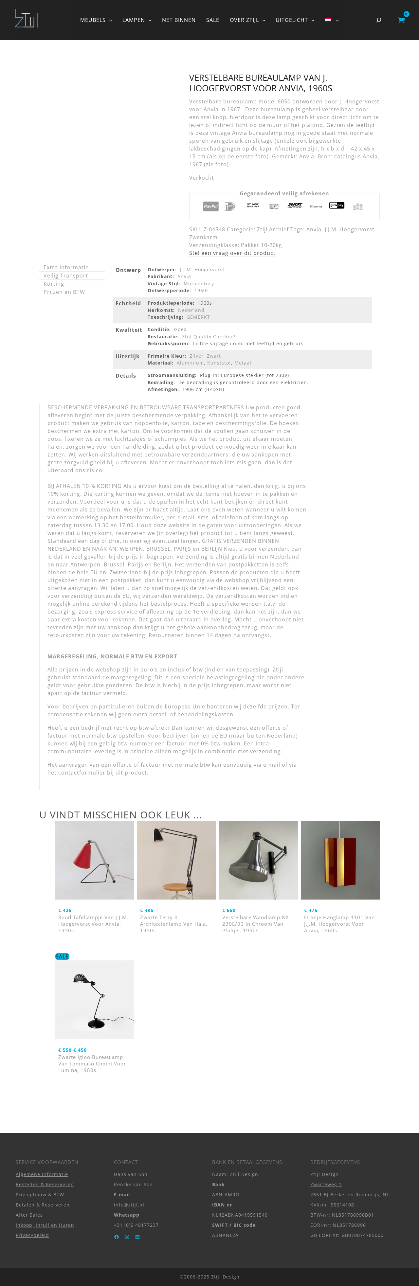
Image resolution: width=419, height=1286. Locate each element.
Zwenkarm (203, 237)
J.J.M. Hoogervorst (349, 229)
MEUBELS (93, 20)
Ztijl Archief (273, 229)
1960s (201, 290)
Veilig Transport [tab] (66, 275)
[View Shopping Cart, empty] (401, 20)
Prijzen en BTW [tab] (64, 291)
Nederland (191, 310)
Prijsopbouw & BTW (40, 1194)
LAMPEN (133, 20)
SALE (212, 20)
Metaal (242, 363)
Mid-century (199, 283)
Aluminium (190, 363)
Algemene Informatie (42, 1174)
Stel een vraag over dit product (232, 253)
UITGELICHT (292, 20)
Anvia (313, 229)
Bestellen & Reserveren (45, 1184)
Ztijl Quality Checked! (209, 336)
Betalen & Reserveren (43, 1205)
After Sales (29, 1215)
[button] (109, 20)
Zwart (214, 356)
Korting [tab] (54, 283)
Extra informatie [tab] (66, 267)
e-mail (271, 764)
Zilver (197, 356)
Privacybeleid (32, 1235)
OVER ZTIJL (244, 20)
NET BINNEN (179, 20)
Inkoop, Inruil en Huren (45, 1225)
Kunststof (219, 363)
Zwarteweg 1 (326, 1184)
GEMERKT (198, 317)
